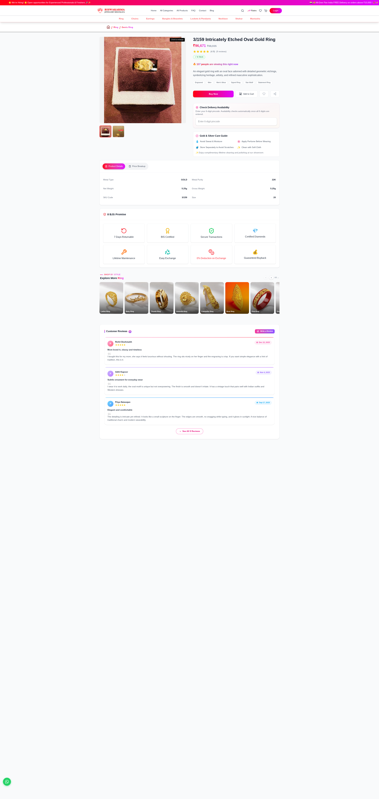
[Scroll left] (266, 278)
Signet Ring (235, 82)
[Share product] (275, 93)
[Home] (108, 27)
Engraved (199, 82)
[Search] (242, 10)
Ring (116, 27)
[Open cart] (265, 10)
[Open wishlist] (260, 10)
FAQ (193, 10)
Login (275, 10)
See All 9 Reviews (191, 431)
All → (276, 277)
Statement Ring (264, 82)
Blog (212, 10)
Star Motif (249, 82)
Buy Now (213, 94)
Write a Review (266, 331)
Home (153, 10)
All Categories (166, 10)
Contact (202, 10)
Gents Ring (127, 27)
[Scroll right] (271, 278)
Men (209, 82)
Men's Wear (221, 82)
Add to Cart (248, 94)
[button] (124, 233)
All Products (182, 10)
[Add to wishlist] (264, 93)
